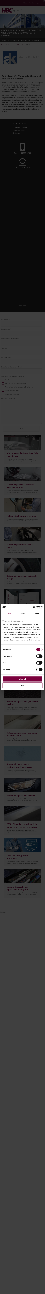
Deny (22, 685)
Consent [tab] (8, 613)
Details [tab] (22, 613)
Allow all (22, 679)
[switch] (39, 656)
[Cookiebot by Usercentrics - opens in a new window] (32, 607)
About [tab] (37, 613)
